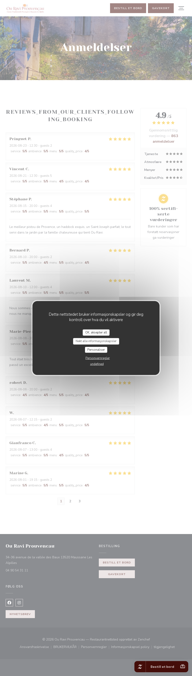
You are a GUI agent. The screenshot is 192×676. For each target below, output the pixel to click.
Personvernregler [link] (97, 358)
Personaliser (96, 349)
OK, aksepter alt (96, 332)
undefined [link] (97, 364)
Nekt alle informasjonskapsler (96, 341)
